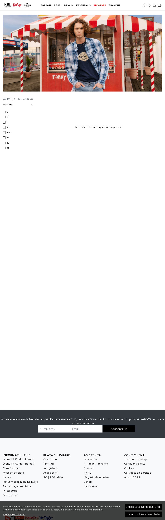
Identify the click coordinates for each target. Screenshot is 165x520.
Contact (89, 468)
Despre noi (91, 459)
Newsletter (91, 486)
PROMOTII (100, 5)
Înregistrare (10, 490)
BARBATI (46, 5)
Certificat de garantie (137, 472)
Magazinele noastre (96, 477)
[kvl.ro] (18, 5)
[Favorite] (149, 5)
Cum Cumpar (11, 468)
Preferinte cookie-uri (14, 514)
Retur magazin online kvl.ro (20, 481)
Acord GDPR (132, 477)
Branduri (115, 5)
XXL (8, 132)
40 (8, 148)
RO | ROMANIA (53, 477)
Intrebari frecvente (96, 463)
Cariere (88, 481)
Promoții (48, 463)
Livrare (7, 477)
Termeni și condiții (135, 459)
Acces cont (50, 472)
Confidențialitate (135, 463)
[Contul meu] (154, 5)
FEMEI (57, 5)
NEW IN (68, 5)
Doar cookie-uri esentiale (144, 514)
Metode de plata (13, 472)
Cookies (129, 468)
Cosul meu (50, 459)
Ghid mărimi (10, 495)
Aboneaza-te (119, 428)
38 (8, 143)
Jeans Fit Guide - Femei (18, 459)
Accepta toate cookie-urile (143, 506)
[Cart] (159, 5)
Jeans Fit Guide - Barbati (18, 463)
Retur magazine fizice (17, 486)
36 (8, 137)
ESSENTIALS (83, 5)
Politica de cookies (13, 509)
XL (8, 127)
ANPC (87, 472)
